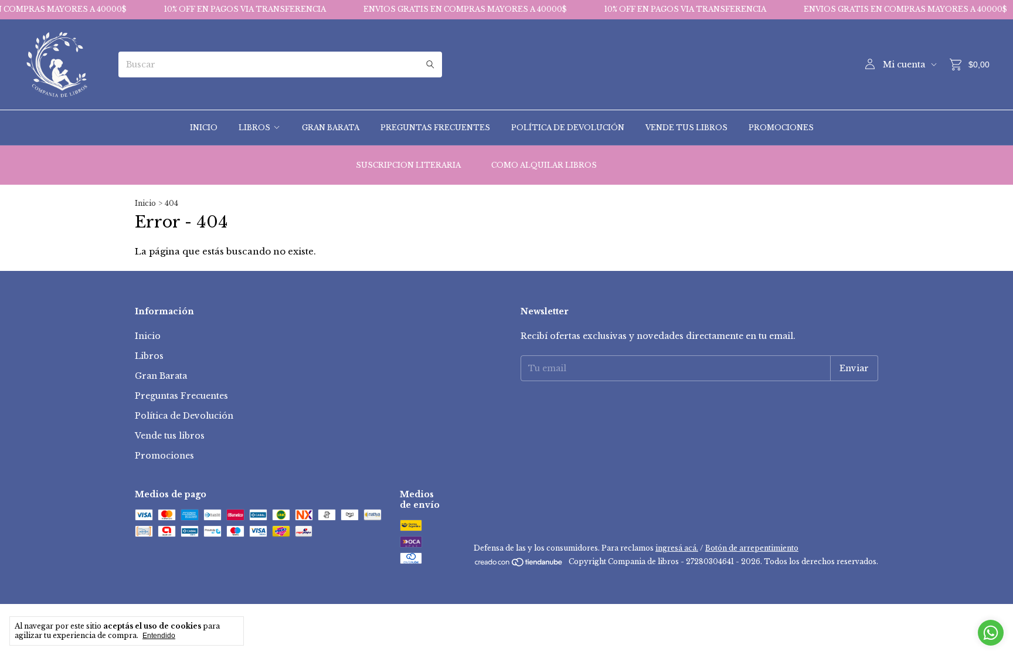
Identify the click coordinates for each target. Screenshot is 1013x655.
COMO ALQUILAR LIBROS (544, 165)
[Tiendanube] (519, 564)
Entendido (158, 636)
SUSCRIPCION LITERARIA (408, 165)
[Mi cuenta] (870, 64)
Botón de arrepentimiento (751, 548)
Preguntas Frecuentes (435, 127)
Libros (254, 127)
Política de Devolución (567, 127)
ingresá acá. (676, 548)
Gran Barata (330, 127)
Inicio (203, 127)
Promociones (781, 127)
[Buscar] (430, 64)
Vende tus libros (686, 127)
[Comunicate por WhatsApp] (991, 633)
